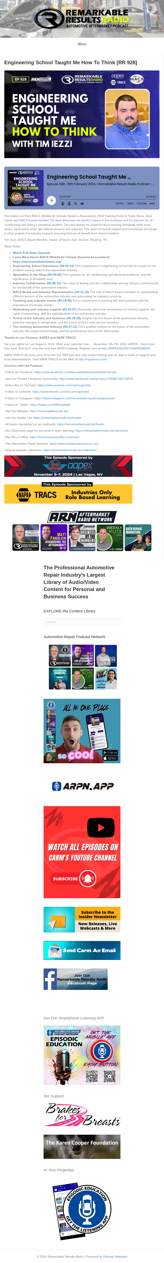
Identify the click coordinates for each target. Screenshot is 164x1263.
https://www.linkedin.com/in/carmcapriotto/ (60, 391)
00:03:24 (67, 266)
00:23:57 (69, 309)
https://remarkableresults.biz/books (80, 424)
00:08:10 (54, 283)
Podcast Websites (115, 1256)
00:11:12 (82, 292)
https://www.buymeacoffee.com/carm (54, 437)
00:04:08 (54, 274)
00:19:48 (64, 300)
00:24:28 (73, 318)
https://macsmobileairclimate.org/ (37, 261)
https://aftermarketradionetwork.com (74, 443)
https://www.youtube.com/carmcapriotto (64, 385)
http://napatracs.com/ (93, 359)
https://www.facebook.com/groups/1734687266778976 (96, 378)
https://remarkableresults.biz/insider (58, 417)
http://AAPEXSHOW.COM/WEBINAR (125, 348)
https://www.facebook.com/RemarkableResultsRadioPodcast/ (75, 372)
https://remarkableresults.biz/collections (70, 450)
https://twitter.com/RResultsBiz (50, 404)
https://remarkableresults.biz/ (49, 411)
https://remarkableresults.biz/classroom (101, 430)
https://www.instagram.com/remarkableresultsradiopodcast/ (74, 398)
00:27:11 (70, 326)
